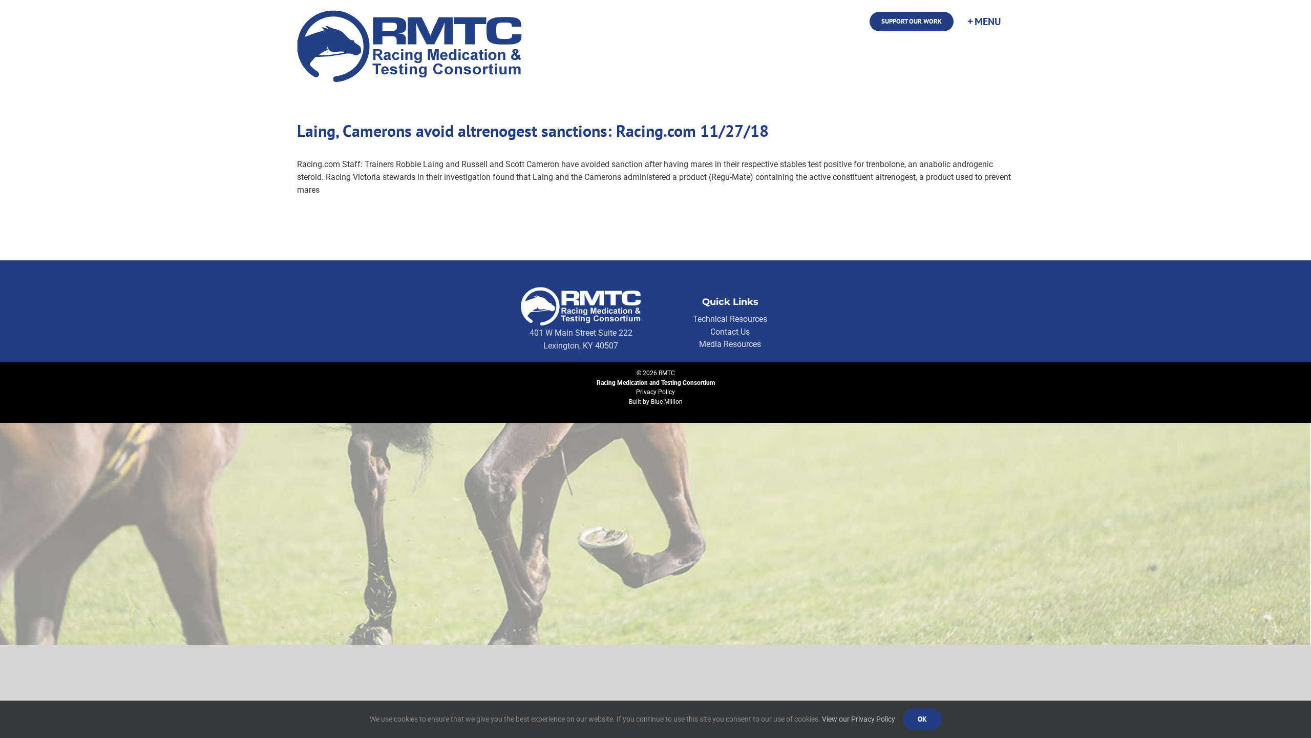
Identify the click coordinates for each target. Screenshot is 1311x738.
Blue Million (667, 401)
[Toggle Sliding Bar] (983, 21)
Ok (922, 719)
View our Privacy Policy (858, 719)
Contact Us (730, 332)
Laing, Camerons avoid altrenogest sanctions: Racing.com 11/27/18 (533, 130)
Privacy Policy (655, 392)
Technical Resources (730, 319)
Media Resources (730, 344)
